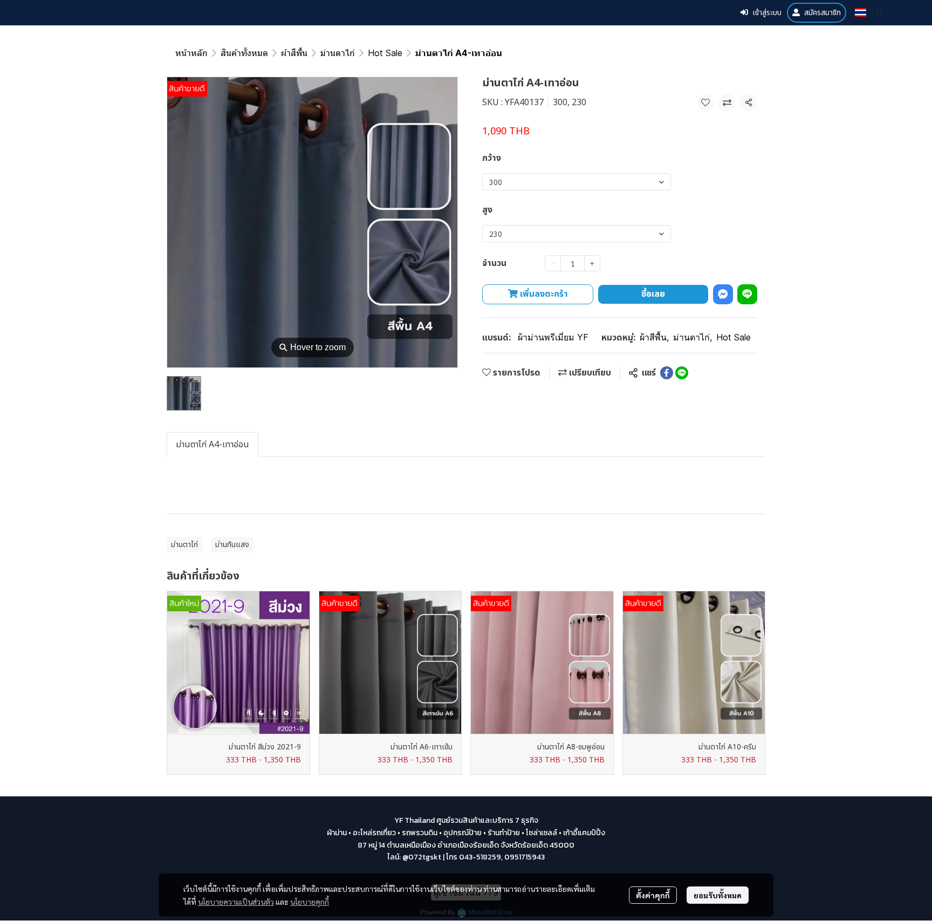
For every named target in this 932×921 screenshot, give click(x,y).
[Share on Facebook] (666, 372)
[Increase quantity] (592, 263)
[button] (873, 12)
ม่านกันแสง (232, 544)
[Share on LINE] (681, 372)
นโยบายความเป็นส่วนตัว (236, 901)
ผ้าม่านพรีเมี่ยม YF (553, 337)
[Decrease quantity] (552, 263)
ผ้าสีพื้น (294, 52)
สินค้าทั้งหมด (244, 52)
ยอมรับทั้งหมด (718, 895)
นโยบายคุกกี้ (309, 901)
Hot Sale (385, 52)
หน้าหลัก (191, 52)
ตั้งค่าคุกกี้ (653, 895)
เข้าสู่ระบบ (767, 12)
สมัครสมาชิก (822, 12)
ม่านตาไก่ (337, 52)
